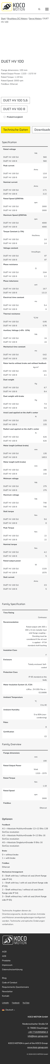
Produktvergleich (15, 117)
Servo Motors (35, 18)
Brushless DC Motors (17, 18)
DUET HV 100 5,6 (15, 100)
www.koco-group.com (37, 1047)
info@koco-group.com (38, 1036)
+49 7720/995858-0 (38, 1032)
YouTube (26, 1003)
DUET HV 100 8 (14, 109)
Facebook (15, 1003)
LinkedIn (5, 1003)
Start (3, 18)
